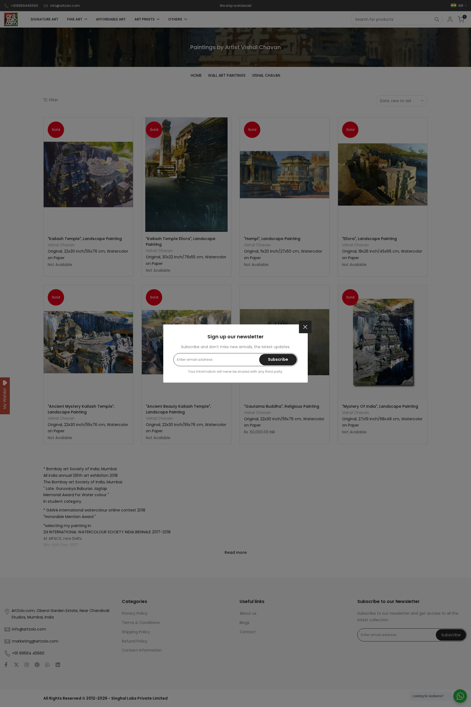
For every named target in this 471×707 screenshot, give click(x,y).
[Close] (305, 327)
